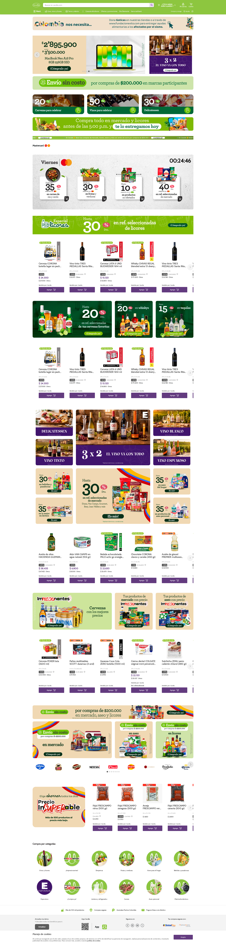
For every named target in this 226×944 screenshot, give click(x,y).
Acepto (183, 937)
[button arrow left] (37, 55)
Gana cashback (136, 11)
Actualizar (42, 927)
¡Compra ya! (39, 138)
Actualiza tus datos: (42, 919)
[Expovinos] (170, 55)
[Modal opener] (85, 274)
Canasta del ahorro (92, 11)
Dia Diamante (124, 11)
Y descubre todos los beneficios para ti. (49, 922)
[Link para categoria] (113, 23)
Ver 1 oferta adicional (137, 685)
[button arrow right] (141, 55)
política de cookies (93, 941)
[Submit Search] (151, 5)
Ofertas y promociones (109, 11)
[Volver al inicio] (36, 5)
